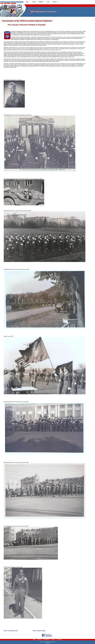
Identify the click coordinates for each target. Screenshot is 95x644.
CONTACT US (59, 639)
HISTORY (53, 639)
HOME (34, 639)
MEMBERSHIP (46, 639)
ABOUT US (40, 639)
